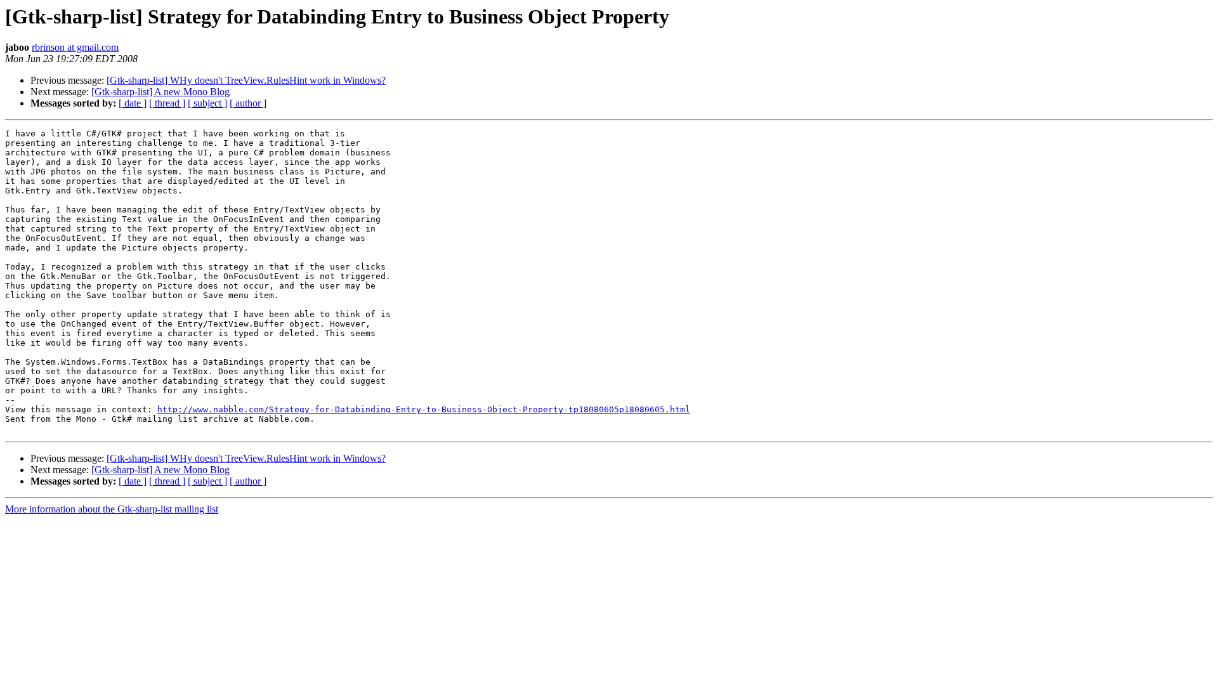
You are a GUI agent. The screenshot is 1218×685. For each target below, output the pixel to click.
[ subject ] (207, 103)
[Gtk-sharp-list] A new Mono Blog (160, 91)
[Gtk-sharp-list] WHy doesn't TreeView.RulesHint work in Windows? (246, 80)
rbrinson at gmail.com (75, 47)
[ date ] (133, 103)
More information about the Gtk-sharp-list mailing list (111, 509)
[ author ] (248, 103)
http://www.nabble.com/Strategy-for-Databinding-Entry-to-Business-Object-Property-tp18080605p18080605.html (423, 409)
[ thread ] (167, 103)
